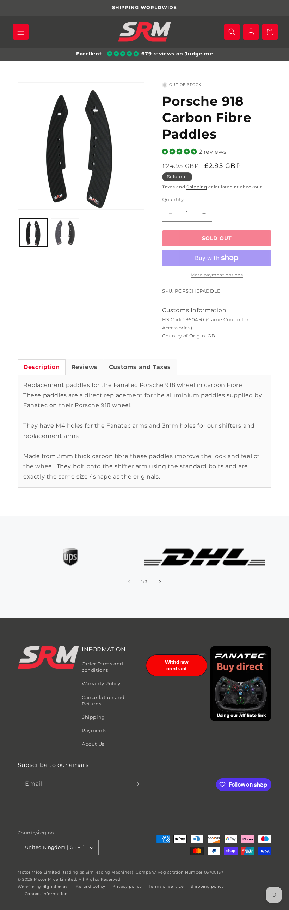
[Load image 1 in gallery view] (33, 232)
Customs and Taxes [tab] (140, 367)
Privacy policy (127, 886)
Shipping (196, 186)
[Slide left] (129, 581)
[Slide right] (160, 581)
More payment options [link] (217, 274)
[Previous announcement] (13, 8)
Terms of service (166, 886)
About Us (93, 744)
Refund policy (90, 886)
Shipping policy (207, 886)
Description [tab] (41, 367)
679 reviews (158, 54)
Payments (94, 730)
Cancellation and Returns (103, 700)
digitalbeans (56, 886)
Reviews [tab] (84, 367)
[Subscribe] (136, 784)
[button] (21, 32)
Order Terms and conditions (102, 667)
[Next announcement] (275, 8)
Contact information (46, 893)
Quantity (173, 199)
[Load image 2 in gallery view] (65, 232)
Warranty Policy (101, 683)
